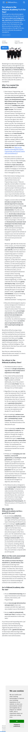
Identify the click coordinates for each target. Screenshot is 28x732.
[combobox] (24, 2)
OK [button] (17, 721)
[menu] (3, 2)
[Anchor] (18, 87)
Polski (5, 48)
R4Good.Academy (6, 35)
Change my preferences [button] (17, 725)
